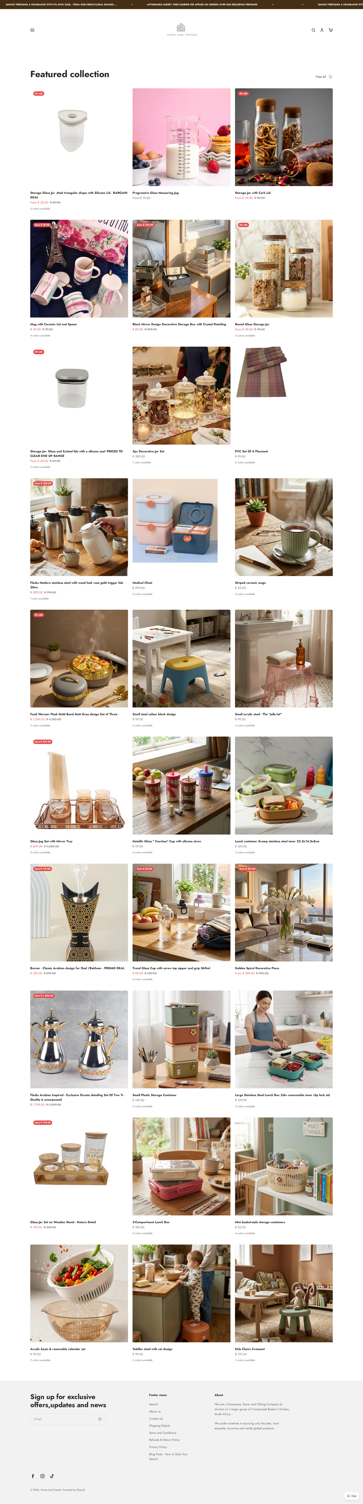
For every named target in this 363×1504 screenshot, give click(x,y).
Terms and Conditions (162, 1433)
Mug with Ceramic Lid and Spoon (53, 324)
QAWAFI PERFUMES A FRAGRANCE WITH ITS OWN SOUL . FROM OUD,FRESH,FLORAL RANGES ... (230, 4)
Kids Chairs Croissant (250, 1349)
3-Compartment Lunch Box (151, 1222)
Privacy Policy (158, 1447)
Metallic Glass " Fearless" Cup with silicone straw (167, 841)
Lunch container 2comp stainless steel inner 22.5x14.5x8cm (277, 841)
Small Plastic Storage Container (155, 1095)
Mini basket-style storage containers (260, 1222)
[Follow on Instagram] (42, 1476)
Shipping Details (159, 1425)
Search (153, 1404)
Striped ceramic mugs (250, 583)
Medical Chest (142, 583)
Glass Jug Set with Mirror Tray (51, 841)
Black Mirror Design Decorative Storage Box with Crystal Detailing (179, 324)
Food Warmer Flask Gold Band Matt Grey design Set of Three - (74, 714)
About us (155, 1411)
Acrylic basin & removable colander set (57, 1349)
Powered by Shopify (73, 1490)
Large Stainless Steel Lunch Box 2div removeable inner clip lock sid (282, 1095)
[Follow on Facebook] (32, 1476)
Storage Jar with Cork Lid (253, 193)
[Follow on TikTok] (52, 1476)
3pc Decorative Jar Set (148, 451)
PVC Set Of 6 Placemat (251, 451)
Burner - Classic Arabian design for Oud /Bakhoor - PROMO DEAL (77, 968)
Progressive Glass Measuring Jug (156, 193)
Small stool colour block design (154, 714)
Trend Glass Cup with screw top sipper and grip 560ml (171, 968)
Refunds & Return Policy (164, 1440)
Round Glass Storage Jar (252, 324)
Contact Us (156, 1418)
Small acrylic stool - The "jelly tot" (258, 714)
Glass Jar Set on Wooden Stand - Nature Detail (63, 1222)
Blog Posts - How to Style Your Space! (168, 1456)
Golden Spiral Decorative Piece (257, 968)
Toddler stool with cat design (152, 1349)
